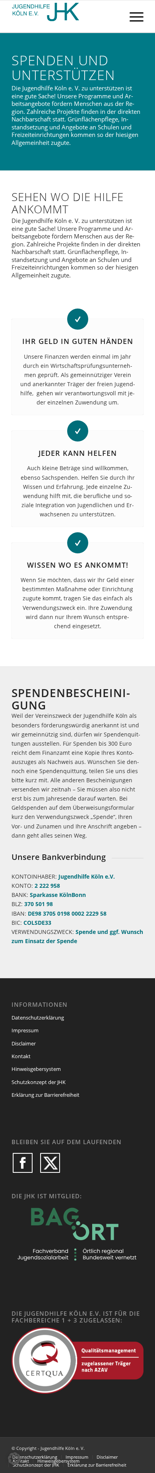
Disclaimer (24, 1043)
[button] (14, 1458)
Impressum (25, 1030)
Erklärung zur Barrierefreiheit (45, 1094)
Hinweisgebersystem (36, 1069)
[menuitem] (132, 16)
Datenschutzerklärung (38, 1017)
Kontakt (21, 1056)
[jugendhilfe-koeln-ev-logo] (64, 16)
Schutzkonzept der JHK (39, 1082)
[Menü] (132, 16)
